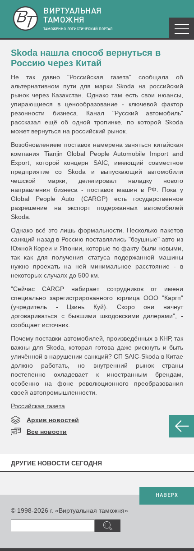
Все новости (47, 431)
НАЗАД (181, 426)
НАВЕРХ (167, 495)
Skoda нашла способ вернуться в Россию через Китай (86, 58)
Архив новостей (53, 419)
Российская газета (38, 406)
